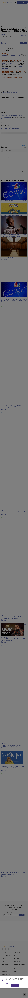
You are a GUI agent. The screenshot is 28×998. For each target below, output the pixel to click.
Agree (15, 985)
